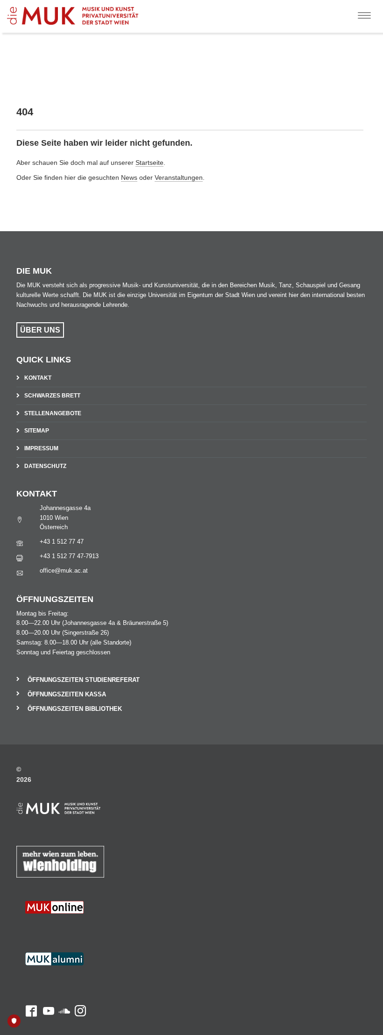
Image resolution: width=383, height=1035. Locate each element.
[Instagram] (78, 929)
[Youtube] (45, 929)
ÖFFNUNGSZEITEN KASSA (67, 694)
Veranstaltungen (179, 177)
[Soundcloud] (62, 929)
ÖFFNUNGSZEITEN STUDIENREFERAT (84, 679)
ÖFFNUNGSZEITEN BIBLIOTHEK (75, 708)
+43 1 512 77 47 (62, 541)
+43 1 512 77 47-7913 (69, 556)
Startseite (149, 162)
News (129, 177)
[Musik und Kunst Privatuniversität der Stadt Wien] (80, 12)
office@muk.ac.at (64, 570)
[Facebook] (26, 929)
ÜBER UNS (40, 330)
